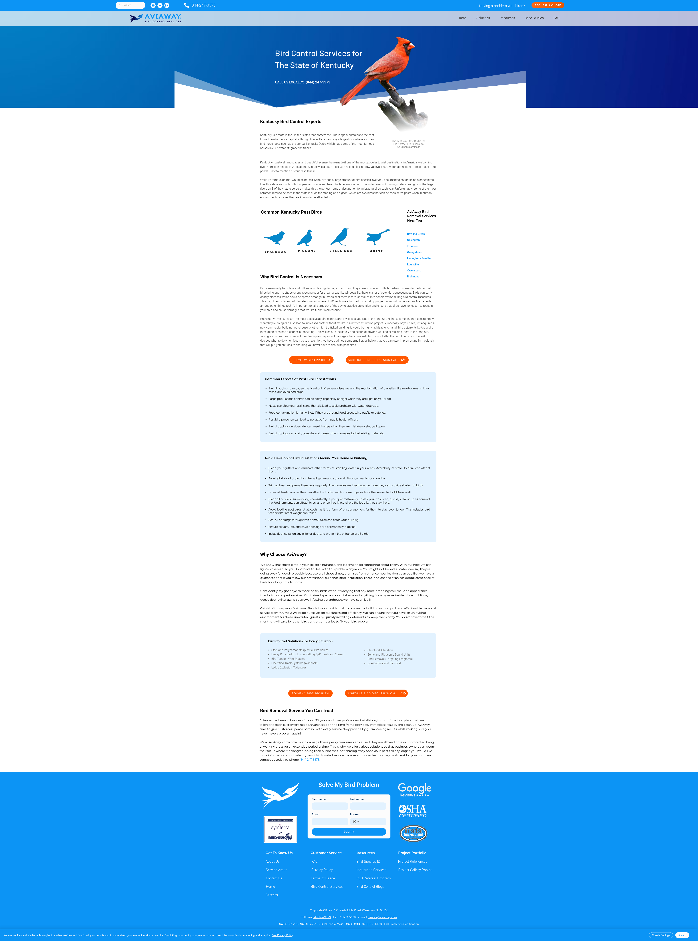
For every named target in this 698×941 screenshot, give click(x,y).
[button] (416, 234)
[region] (409, 144)
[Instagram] (166, 5)
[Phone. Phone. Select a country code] (356, 821)
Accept (682, 935)
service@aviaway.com (382, 917)
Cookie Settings (661, 935)
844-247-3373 (204, 5)
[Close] (693, 935)
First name (319, 799)
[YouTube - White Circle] (153, 5)
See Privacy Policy (282, 935)
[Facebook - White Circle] (160, 5)
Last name (357, 799)
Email (315, 814)
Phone (354, 814)
